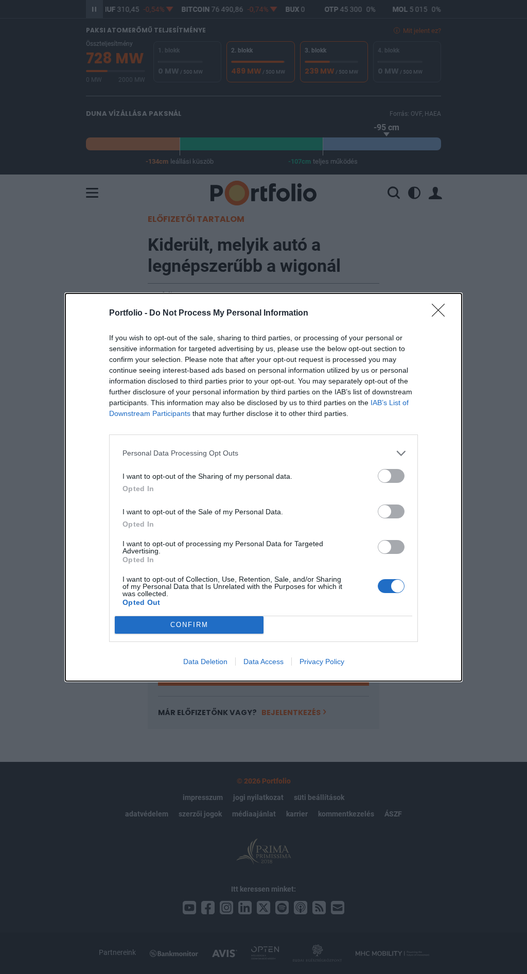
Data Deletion (205, 661)
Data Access (263, 661)
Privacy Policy (322, 661)
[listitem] (263, 453)
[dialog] (263, 487)
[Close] (441, 313)
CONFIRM (189, 625)
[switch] (391, 476)
